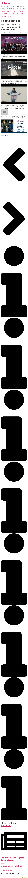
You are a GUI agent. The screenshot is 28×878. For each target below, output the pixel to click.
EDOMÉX (9, 11)
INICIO (3, 11)
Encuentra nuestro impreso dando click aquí (12, 859)
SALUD (22, 11)
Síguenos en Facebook (12, 866)
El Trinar (6, 3)
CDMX (15, 11)
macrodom (6, 825)
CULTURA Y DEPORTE (7, 16)
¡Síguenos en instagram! (6, 870)
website (2, 863)
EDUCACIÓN (5, 13)
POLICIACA (12, 13)
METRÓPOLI (20, 13)
